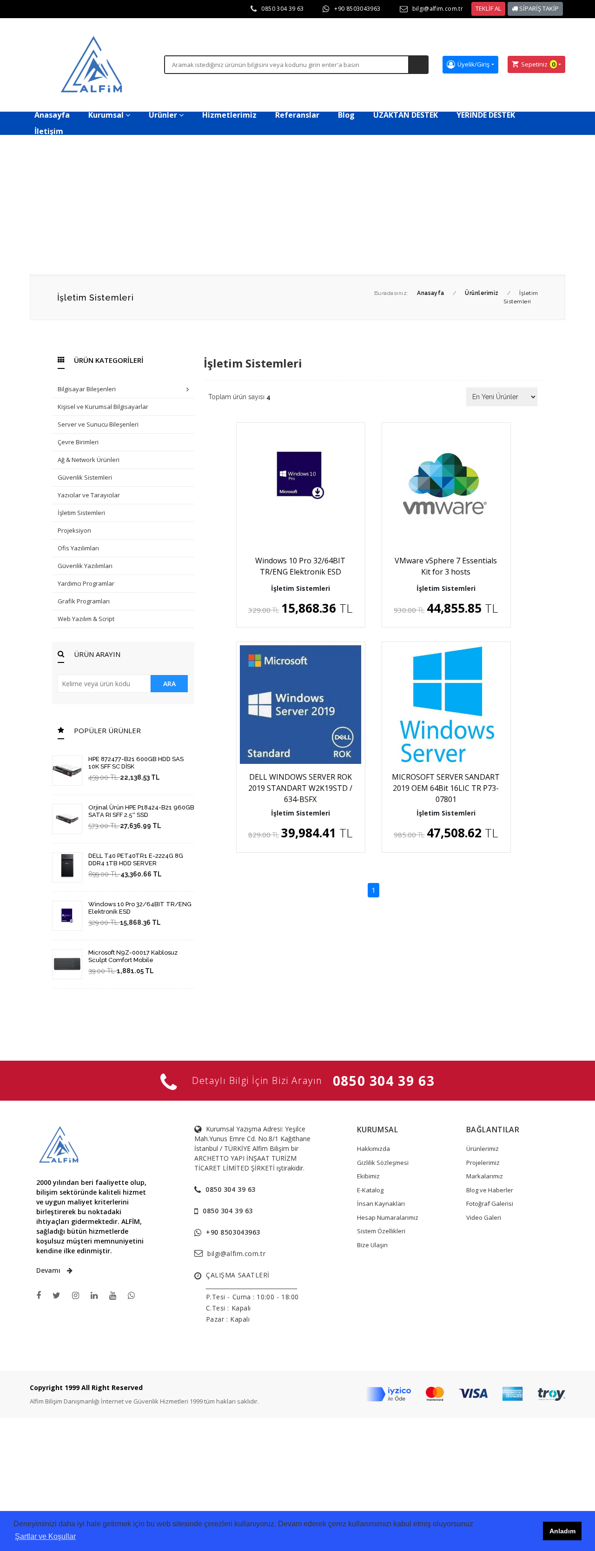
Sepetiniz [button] (538, 64)
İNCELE (305, 522)
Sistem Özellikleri (381, 1231)
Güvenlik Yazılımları (85, 566)
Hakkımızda (373, 1148)
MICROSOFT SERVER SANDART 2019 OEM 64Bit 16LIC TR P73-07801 (446, 788)
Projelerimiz (483, 1162)
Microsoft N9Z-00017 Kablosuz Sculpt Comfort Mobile (133, 956)
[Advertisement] (297, 205)
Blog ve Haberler (489, 1190)
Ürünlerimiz (482, 1148)
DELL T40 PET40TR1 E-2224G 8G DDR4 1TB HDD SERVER (135, 859)
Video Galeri (483, 1217)
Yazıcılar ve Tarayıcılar (89, 495)
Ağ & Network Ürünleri (88, 459)
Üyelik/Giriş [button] (473, 64)
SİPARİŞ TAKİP (538, 8)
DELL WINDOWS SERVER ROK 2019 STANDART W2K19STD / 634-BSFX (300, 788)
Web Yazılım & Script (86, 619)
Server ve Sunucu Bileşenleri (98, 424)
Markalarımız (484, 1176)
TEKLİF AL (488, 8)
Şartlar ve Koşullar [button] (45, 1536)
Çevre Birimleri (78, 442)
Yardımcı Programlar (86, 583)
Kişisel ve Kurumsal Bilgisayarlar (103, 406)
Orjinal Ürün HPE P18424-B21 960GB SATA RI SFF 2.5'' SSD (141, 811)
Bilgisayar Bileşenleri (87, 389)
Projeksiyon (74, 530)
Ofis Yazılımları (78, 548)
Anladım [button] (562, 1531)
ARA (169, 683)
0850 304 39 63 (282, 9)
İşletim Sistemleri (81, 512)
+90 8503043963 (357, 9)
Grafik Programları (84, 601)
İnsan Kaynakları (381, 1203)
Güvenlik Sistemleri (85, 477)
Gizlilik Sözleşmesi (383, 1162)
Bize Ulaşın (372, 1245)
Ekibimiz (368, 1176)
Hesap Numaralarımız (387, 1217)
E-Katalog (370, 1190)
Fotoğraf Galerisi (489, 1203)
